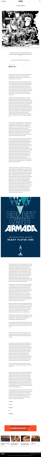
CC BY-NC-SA (30, 455)
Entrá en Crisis (37, 453)
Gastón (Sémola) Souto (26, 60)
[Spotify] (3, 1)
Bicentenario (33, 443)
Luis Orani (14, 60)
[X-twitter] (1, 1)
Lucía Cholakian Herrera (36, 445)
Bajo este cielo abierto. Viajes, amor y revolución (25, 444)
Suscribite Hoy (32, 453)
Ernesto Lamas (4, 446)
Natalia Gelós (14, 446)
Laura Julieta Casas (25, 446)
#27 (9, 64)
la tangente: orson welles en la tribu (5, 444)
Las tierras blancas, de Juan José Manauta (14, 444)
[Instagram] (2, 1)
